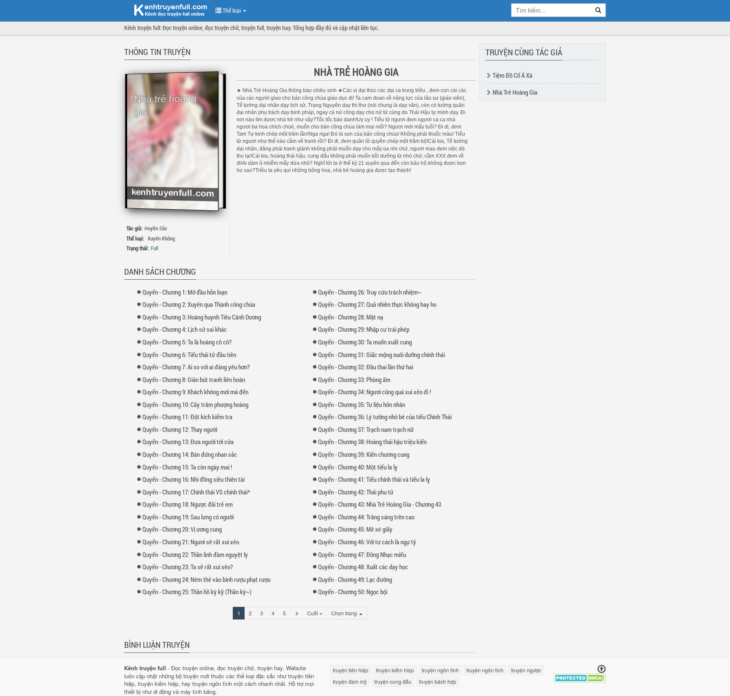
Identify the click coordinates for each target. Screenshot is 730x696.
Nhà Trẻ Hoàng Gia (515, 92)
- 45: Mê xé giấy (355, 529)
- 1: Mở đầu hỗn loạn (184, 292)
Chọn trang (344, 613)
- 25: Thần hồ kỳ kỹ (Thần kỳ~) (196, 591)
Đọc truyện (184, 668)
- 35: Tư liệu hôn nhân (361, 404)
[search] (598, 10)
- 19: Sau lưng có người (188, 517)
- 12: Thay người (179, 429)
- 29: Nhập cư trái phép (363, 329)
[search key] (551, 10)
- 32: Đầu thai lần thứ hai (365, 367)
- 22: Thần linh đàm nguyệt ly (195, 554)
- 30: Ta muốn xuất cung (365, 342)
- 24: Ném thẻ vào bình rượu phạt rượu (206, 579)
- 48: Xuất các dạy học (363, 566)
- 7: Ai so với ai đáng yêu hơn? (196, 367)
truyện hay (270, 668)
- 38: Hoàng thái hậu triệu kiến (372, 441)
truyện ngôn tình (212, 684)
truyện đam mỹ (350, 681)
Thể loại (231, 10)
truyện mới (196, 676)
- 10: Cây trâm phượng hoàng (195, 404)
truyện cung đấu (392, 681)
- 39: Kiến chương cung (363, 454)
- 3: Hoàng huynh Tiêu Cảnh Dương (201, 317)
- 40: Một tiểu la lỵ (358, 467)
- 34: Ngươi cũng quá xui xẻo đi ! (374, 392)
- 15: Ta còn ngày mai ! (187, 467)
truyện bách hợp (437, 681)
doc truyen (165, 9)
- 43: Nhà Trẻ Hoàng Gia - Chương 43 (379, 504)
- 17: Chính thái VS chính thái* (196, 492)
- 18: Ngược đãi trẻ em (187, 504)
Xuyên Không (161, 238)
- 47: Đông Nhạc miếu (362, 554)
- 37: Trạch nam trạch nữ (366, 429)
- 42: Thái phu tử (355, 492)
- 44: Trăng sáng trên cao (366, 517)
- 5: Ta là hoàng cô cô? (187, 342)
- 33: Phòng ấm (354, 379)
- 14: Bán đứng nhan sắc (189, 454)
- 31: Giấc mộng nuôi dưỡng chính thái (381, 354)
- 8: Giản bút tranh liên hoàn (193, 379)
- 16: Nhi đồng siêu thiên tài (193, 479)
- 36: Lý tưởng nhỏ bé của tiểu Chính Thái (385, 416)
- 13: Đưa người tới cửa (188, 441)
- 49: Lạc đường (355, 579)
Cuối (315, 613)
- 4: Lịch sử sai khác (184, 329)
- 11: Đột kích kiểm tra (187, 416)
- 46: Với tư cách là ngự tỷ (367, 542)
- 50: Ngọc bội (352, 591)
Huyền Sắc (155, 228)
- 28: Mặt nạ (350, 317)
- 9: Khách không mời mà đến (195, 392)
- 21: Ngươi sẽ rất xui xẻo (190, 542)
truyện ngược (526, 670)
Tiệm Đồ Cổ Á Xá (512, 75)
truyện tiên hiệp (350, 670)
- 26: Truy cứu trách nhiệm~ (370, 292)
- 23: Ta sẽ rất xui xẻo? (187, 566)
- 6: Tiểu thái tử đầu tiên (189, 354)
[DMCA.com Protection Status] (580, 677)
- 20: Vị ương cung (182, 529)
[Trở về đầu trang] (601, 669)
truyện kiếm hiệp (158, 684)
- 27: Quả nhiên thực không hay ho (377, 304)
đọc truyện (230, 668)
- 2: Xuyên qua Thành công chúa (198, 304)
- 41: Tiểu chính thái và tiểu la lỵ (374, 479)
